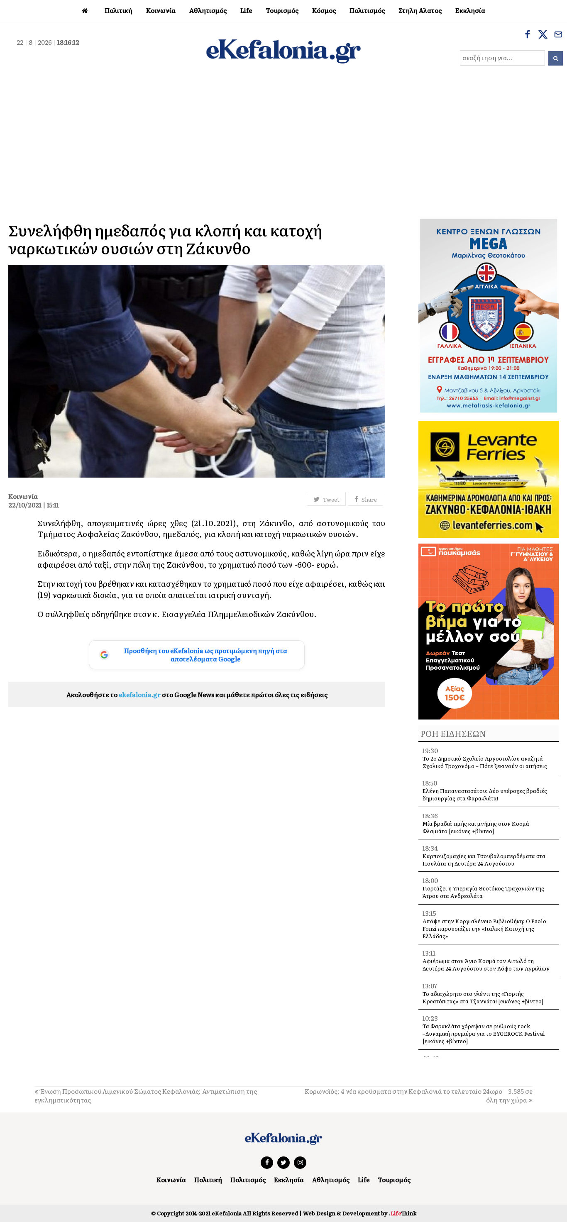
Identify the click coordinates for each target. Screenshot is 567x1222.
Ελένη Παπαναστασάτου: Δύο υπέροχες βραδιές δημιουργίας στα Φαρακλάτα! (485, 794)
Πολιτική (208, 1179)
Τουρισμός (394, 1179)
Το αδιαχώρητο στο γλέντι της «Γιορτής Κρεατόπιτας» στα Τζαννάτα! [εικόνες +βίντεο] (483, 997)
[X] (542, 35)
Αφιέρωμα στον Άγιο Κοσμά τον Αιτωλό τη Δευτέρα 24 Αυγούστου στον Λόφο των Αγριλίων (486, 964)
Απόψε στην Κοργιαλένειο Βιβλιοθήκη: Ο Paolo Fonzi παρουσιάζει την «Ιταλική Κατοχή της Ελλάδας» (484, 928)
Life (363, 1179)
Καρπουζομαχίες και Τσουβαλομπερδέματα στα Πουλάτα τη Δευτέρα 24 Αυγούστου (484, 859)
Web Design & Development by (359, 1213)
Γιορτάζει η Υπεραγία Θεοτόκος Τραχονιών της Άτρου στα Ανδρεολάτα (483, 892)
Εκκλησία (289, 1179)
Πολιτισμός (248, 1179)
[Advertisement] (283, 141)
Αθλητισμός (330, 1179)
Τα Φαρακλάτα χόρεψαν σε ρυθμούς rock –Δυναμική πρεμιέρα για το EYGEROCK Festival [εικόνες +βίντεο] (484, 1033)
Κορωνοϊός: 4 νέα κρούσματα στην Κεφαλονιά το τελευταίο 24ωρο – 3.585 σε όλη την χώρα (419, 1095)
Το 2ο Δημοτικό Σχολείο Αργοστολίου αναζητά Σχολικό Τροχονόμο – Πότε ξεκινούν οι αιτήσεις (485, 762)
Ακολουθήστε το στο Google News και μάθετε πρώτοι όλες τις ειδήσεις (196, 694)
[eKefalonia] (283, 50)
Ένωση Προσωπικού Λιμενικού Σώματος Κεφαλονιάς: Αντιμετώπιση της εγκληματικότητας (145, 1095)
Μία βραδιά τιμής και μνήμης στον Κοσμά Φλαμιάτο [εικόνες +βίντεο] (476, 827)
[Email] (558, 35)
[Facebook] (527, 35)
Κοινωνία (171, 1179)
